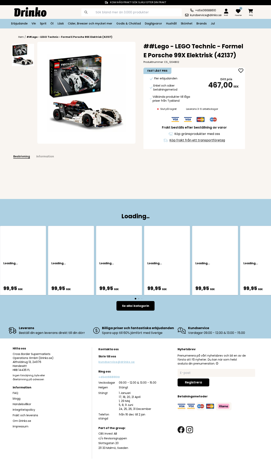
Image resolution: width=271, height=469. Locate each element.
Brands (201, 23)
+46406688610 (109, 377)
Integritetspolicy (24, 410)
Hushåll (171, 23)
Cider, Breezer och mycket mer (90, 23)
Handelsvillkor (22, 404)
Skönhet (186, 23)
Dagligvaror (153, 23)
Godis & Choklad (128, 23)
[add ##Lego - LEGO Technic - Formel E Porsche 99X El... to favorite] (240, 71)
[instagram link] (189, 429)
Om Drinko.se (22, 421)
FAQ (15, 393)
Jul (213, 23)
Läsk (61, 23)
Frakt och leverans (25, 415)
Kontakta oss (108, 349)
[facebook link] (181, 429)
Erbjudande (19, 23)
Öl (52, 23)
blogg (16, 399)
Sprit (43, 23)
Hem (21, 37)
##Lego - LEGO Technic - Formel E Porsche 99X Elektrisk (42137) (69, 37)
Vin (34, 23)
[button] (217, 363)
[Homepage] (27, 11)
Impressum (20, 426)
